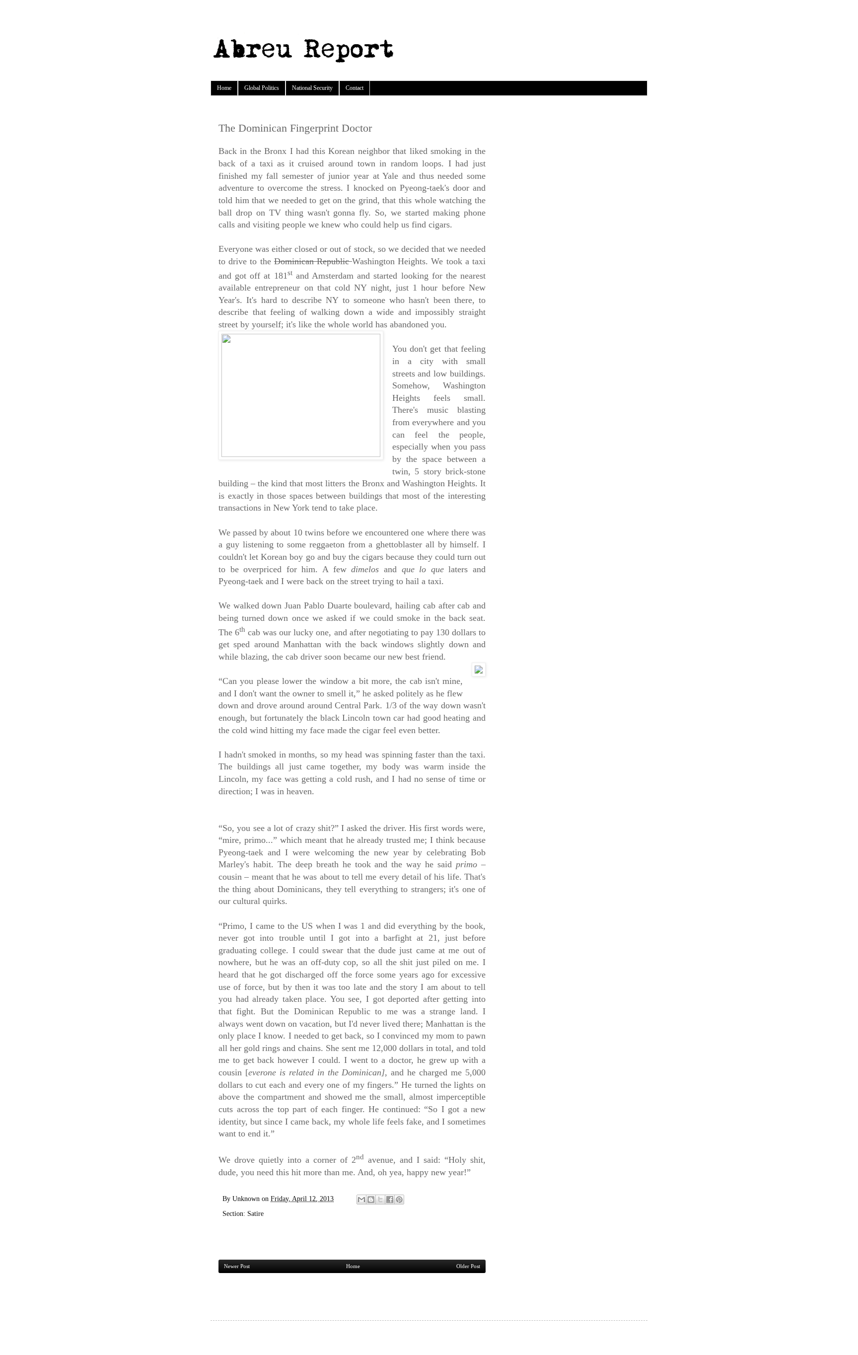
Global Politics (261, 87)
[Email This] (361, 1199)
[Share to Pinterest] (399, 1199)
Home (224, 87)
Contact (354, 87)
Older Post (468, 1266)
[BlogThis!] (371, 1199)
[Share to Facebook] (390, 1199)
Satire (255, 1213)
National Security (312, 87)
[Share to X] (380, 1199)
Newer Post (237, 1266)
